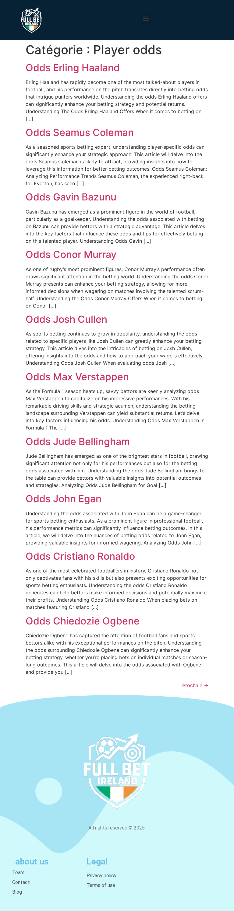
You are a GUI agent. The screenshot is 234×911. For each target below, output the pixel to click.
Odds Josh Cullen (66, 319)
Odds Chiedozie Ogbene (83, 621)
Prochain (195, 685)
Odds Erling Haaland (73, 68)
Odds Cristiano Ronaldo (80, 556)
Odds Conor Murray (71, 254)
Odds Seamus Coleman (80, 132)
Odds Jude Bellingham (78, 441)
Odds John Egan (63, 499)
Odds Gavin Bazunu (71, 197)
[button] (145, 18)
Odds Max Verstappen (77, 377)
